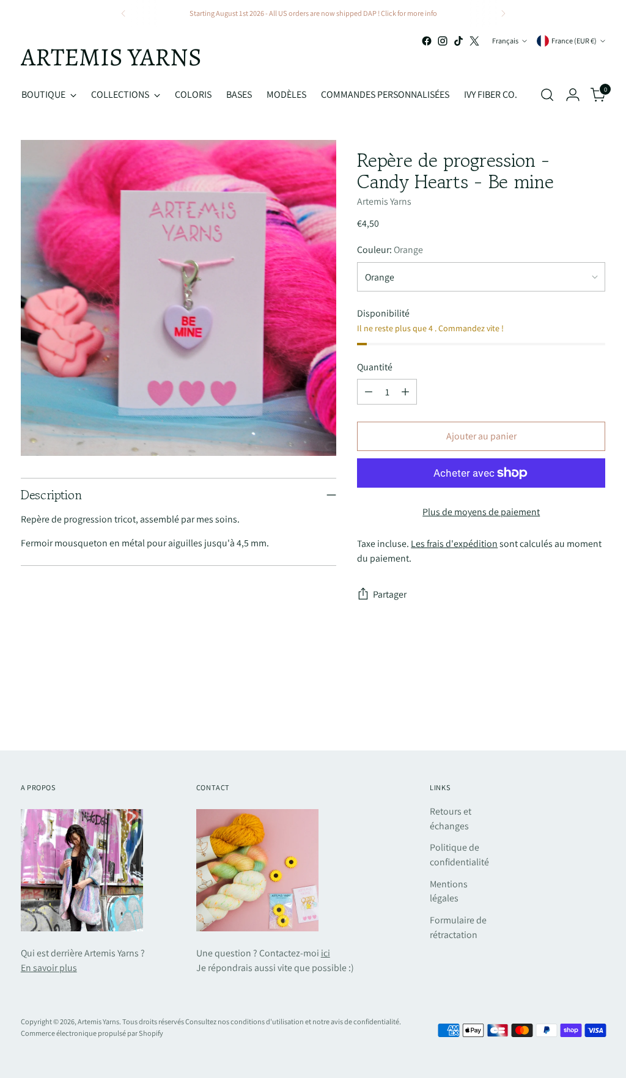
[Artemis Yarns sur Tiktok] (458, 40)
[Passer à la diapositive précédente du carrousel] (566, 708)
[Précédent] (123, 14)
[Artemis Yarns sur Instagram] (442, 40)
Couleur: (390, 249)
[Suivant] (503, 14)
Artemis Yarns (384, 201)
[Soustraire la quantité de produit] (369, 392)
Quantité (374, 367)
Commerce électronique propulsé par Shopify (92, 1033)
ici (325, 953)
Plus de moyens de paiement (481, 511)
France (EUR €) (574, 40)
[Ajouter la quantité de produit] (405, 392)
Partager (390, 594)
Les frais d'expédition (454, 543)
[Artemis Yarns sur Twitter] (474, 40)
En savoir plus (49, 967)
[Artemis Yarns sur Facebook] (426, 40)
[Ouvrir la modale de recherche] (547, 94)
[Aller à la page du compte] (573, 94)
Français (505, 40)
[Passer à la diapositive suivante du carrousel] (594, 708)
